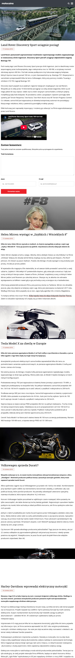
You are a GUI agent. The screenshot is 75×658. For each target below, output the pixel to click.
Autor (3, 179)
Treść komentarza (7, 154)
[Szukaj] (69, 3)
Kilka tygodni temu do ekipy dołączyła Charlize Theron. (50, 296)
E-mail (41, 179)
